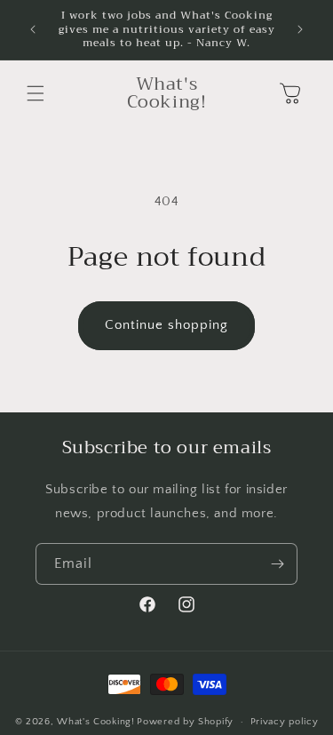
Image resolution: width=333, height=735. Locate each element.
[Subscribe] (277, 564)
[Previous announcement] (32, 29)
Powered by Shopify (185, 721)
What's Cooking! (96, 721)
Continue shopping (166, 324)
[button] (35, 93)
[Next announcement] (300, 29)
